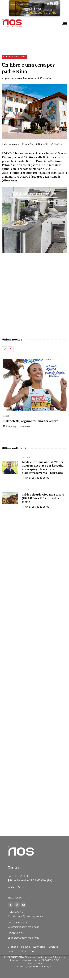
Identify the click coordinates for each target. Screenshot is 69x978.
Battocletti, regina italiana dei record (29, 421)
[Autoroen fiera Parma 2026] (34, 220)
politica (26, 457)
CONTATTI (17, 886)
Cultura (23, 951)
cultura (26, 489)
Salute (11, 951)
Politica (25, 946)
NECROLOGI (15, 933)
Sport (34, 951)
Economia (39, 946)
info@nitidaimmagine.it (25, 926)
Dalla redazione (10, 144)
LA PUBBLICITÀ (17, 922)
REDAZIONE (15, 911)
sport (5, 416)
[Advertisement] (34, 295)
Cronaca (13, 946)
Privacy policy (34, 963)
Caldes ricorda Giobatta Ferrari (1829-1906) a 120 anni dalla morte (43, 498)
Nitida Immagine (43, 966)
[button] (5, 349)
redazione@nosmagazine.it (27, 916)
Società (53, 946)
